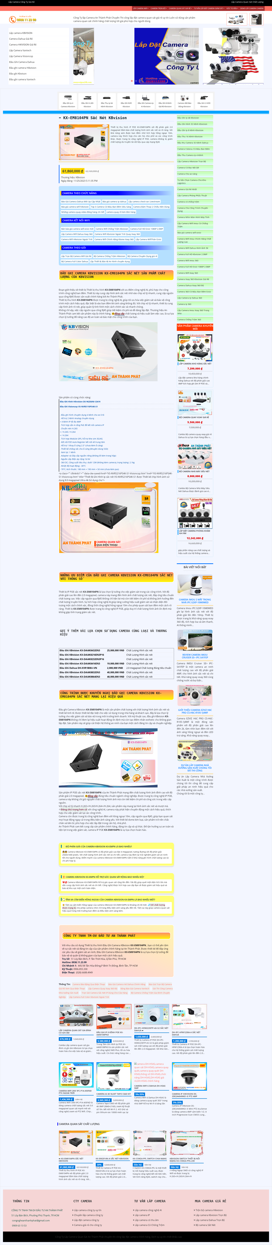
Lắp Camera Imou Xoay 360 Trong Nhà (193, 312)
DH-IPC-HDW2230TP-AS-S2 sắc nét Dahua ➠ (151, 1029)
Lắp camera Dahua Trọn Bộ (210, 1220)
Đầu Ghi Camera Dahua (21, 62)
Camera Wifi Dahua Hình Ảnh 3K (193, 248)
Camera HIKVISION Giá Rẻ (22, 44)
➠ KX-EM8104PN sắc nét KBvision (93, 118)
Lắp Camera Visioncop (21, 56)
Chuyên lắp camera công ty (88, 1215)
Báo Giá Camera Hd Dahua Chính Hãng (126, 984)
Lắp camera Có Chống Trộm (149, 1225)
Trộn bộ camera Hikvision (209, 1210)
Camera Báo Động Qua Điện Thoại (89, 984)
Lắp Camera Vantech (20, 50)
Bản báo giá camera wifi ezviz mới (77, 229)
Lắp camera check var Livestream (144, 201)
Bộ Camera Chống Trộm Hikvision (109, 256)
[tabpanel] (136, 56)
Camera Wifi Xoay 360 (188, 273)
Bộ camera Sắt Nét (205, 1225)
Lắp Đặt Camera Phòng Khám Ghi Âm (194, 532)
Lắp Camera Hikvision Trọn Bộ (192, 161)
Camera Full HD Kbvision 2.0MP (192, 254)
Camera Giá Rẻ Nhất (187, 189)
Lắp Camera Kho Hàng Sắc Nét (195, 363)
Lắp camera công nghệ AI (148, 1210)
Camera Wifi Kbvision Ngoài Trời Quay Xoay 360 (117, 234)
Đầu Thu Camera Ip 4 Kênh (190, 155)
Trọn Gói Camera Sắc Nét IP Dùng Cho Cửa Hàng (105, 992)
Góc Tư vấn (232, 8)
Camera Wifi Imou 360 (188, 260)
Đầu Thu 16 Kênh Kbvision (190, 136)
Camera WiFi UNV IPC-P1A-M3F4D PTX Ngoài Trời (75, 1092)
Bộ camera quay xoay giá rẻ (194, 417)
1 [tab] (131, 81)
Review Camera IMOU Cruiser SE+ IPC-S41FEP (195, 656)
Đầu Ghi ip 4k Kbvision (188, 118)
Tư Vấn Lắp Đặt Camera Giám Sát (208, 8)
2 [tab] (136, 81)
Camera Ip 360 (184, 304)
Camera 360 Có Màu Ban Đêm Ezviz (194, 291)
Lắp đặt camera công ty (86, 1220)
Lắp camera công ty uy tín (87, 1210)
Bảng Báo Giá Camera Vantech (135, 988)
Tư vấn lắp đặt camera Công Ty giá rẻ (222, 70)
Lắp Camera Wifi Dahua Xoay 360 (77, 234)
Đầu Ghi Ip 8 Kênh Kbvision (190, 130)
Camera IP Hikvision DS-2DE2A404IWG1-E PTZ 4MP (184, 1095)
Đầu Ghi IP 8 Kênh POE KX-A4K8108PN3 (109, 1033)
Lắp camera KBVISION (20, 33)
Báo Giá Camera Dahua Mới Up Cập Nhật (80, 201)
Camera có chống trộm (188, 201)
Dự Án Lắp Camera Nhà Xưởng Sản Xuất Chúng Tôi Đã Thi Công (195, 768)
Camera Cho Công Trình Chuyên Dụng (193, 209)
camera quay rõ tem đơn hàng (121, 212)
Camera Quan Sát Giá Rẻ (180, 8)
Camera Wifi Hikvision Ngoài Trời (76, 239)
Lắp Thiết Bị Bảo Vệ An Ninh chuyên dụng (110, 261)
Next (188, 56)
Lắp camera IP (142, 1215)
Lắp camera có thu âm (147, 1220)
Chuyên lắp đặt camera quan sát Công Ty (225, 42)
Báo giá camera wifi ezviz (189, 232)
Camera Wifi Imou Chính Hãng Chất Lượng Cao (194, 240)
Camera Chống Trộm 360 (189, 319)
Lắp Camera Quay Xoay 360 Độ (102, 988)
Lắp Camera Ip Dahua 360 (190, 298)
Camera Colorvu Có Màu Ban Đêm (194, 149)
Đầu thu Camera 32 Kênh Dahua (193, 142)
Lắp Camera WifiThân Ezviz (148, 239)
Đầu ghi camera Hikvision (22, 67)
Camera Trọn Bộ (158, 8)
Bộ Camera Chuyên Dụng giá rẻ (142, 256)
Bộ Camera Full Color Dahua (74, 261)
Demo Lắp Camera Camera (252, 8)
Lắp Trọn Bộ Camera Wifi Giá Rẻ (76, 256)
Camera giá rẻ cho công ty (88, 1225)
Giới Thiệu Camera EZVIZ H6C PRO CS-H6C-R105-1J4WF (195, 711)
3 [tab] (140, 81)
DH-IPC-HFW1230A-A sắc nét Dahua (186, 1033)
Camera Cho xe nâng (187, 174)
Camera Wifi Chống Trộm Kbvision (112, 229)
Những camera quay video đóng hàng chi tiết (82, 212)
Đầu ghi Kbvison (17, 73)
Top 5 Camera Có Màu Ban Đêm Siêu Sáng (111, 206)
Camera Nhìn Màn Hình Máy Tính (193, 217)
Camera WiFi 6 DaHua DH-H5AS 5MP (149, 1087)
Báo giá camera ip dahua (114, 201)
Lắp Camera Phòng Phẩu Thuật (192, 195)
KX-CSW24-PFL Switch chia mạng (150, 1158)
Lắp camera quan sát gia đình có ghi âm (75, 1031)
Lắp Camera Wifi (140, 8)
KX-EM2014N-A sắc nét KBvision (112, 1158)
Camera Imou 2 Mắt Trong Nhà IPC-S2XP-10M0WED (195, 601)
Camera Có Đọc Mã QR (188, 167)
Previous (84, 56)
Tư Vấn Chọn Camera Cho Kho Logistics (192, 181)
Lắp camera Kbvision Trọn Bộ (211, 1215)
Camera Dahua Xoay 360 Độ (191, 285)
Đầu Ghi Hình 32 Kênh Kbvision (192, 124)
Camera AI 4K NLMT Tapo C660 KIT (113, 1094)
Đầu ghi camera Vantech (22, 79)
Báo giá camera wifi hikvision (75, 206)
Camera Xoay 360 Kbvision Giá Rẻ (193, 279)
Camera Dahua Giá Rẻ (21, 38)
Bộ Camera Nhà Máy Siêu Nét (194, 471)
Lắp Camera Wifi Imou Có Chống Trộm (193, 225)
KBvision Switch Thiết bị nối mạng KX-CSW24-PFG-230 (185, 1159)
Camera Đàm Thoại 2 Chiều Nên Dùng (151, 206)
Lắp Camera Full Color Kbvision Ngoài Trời (89, 997)
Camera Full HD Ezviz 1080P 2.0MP (146, 229)
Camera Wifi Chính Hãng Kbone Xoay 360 (114, 239)
